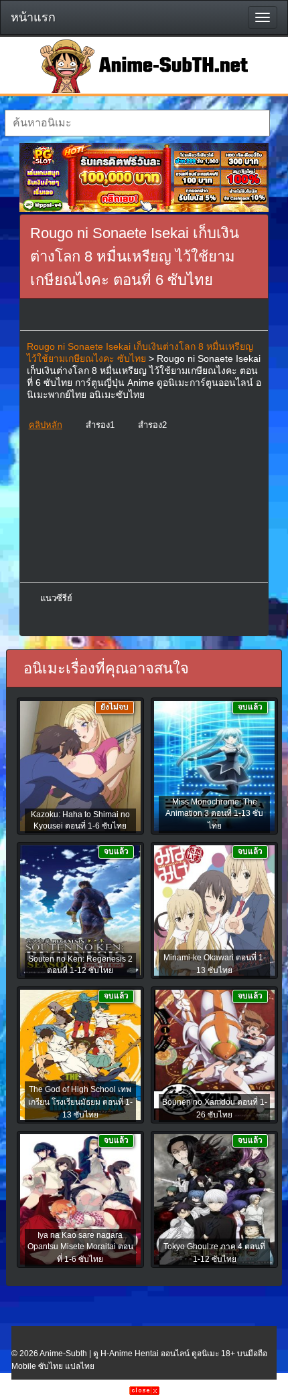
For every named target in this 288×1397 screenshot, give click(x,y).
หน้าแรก (33, 17)
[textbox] (137, 123)
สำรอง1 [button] (100, 425)
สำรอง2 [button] (152, 425)
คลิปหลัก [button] (45, 425)
